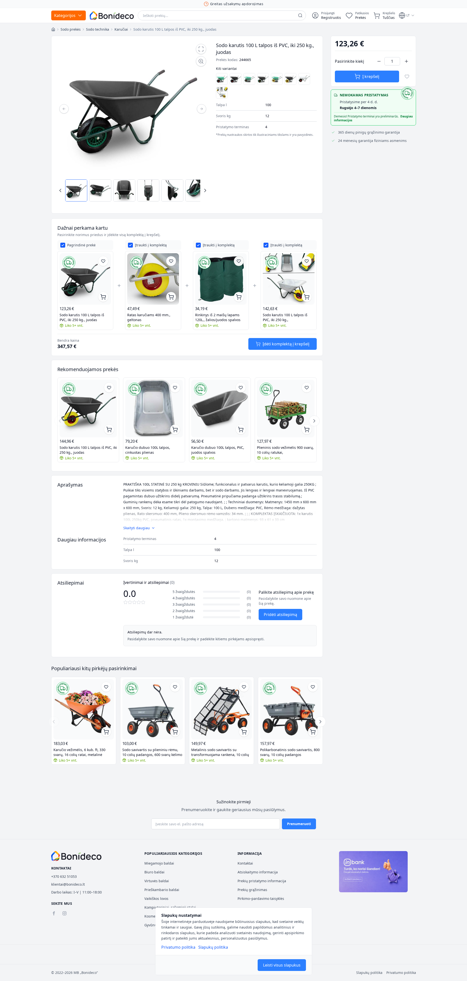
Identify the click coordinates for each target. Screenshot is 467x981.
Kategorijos (65, 15)
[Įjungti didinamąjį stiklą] (201, 61)
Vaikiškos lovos (156, 898)
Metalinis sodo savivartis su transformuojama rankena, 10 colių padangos (220, 752)
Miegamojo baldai (159, 863)
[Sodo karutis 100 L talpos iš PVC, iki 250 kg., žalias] (249, 79)
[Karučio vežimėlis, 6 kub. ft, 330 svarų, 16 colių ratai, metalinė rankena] (83, 709)
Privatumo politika (178, 947)
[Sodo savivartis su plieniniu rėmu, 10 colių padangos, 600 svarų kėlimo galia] (152, 709)
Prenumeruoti (299, 823)
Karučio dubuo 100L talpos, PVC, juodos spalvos (217, 450)
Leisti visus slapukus (282, 965)
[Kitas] (201, 108)
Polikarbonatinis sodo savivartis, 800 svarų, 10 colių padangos (290, 752)
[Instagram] (64, 913)
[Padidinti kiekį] (406, 61)
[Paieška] (300, 15)
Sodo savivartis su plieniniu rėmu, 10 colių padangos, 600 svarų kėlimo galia (152, 752)
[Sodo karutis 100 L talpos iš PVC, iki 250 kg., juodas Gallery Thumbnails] (133, 190)
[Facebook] (53, 913)
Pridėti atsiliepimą (280, 614)
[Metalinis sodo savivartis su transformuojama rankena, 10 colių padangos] (221, 709)
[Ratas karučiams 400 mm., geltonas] (153, 279)
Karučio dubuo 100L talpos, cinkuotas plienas (147, 450)
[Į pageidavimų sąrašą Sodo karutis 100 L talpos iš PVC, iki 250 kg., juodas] (103, 261)
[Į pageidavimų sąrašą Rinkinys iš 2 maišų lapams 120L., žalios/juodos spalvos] (239, 261)
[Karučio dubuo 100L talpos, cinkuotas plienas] (154, 408)
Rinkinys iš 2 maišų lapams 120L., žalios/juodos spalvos (217, 317)
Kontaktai (245, 863)
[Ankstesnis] (64, 108)
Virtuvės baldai (156, 881)
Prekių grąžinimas (252, 889)
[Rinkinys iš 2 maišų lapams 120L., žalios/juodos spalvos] (221, 279)
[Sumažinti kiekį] (379, 61)
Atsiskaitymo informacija (258, 872)
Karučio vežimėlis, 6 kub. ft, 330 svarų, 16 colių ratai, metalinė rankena (79, 752)
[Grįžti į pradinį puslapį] (53, 29)
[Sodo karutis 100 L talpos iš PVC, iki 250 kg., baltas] (304, 79)
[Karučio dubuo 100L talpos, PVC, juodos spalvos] (220, 408)
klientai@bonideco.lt (68, 884)
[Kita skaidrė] (314, 420)
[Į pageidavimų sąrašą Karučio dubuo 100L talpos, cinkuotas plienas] (175, 387)
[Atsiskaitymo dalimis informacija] (373, 871)
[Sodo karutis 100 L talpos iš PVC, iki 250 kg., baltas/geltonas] (222, 93)
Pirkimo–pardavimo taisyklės (261, 898)
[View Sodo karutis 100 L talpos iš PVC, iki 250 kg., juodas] (76, 190)
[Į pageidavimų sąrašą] (407, 76)
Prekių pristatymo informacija (262, 881)
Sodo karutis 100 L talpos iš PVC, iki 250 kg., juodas (82, 317)
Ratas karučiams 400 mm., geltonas (148, 317)
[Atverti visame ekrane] (201, 49)
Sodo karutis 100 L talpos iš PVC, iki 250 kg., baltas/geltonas (285, 317)
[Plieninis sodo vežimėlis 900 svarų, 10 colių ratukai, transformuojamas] (286, 408)
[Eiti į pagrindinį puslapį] (112, 15)
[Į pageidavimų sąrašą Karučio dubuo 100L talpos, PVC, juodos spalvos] (241, 387)
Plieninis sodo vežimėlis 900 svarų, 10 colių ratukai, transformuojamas (285, 450)
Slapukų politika (213, 947)
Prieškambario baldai (161, 889)
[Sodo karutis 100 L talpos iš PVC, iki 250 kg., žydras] (222, 79)
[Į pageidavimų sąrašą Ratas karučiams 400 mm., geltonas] (171, 261)
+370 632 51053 (64, 876)
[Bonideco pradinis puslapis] (76, 856)
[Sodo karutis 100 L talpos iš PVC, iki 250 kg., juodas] (235, 79)
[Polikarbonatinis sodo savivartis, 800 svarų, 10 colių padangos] (290, 709)
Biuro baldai (154, 872)
